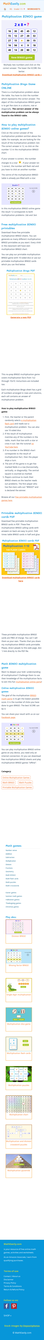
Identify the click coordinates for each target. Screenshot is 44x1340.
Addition (9, 854)
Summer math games (14, 896)
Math (14, 3)
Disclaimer (8, 1279)
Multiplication (11, 861)
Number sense (11, 850)
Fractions (9, 868)
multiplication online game (28, 681)
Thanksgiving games (13, 903)
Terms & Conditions (13, 1286)
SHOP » (7, 1315)
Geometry (10, 871)
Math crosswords (12, 885)
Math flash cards (12, 878)
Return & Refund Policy (14, 1289)
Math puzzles (11, 882)
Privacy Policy (10, 1283)
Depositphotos (31, 1325)
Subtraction (10, 857)
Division (8, 864)
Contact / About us (12, 1276)
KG (11, 9)
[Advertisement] (22, 348)
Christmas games (12, 906)
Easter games (11, 892)
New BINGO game (21, 57)
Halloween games (13, 899)
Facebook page (8, 717)
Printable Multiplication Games (17, 787)
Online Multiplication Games (16, 777)
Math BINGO (8, 782)
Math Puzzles (25, 782)
